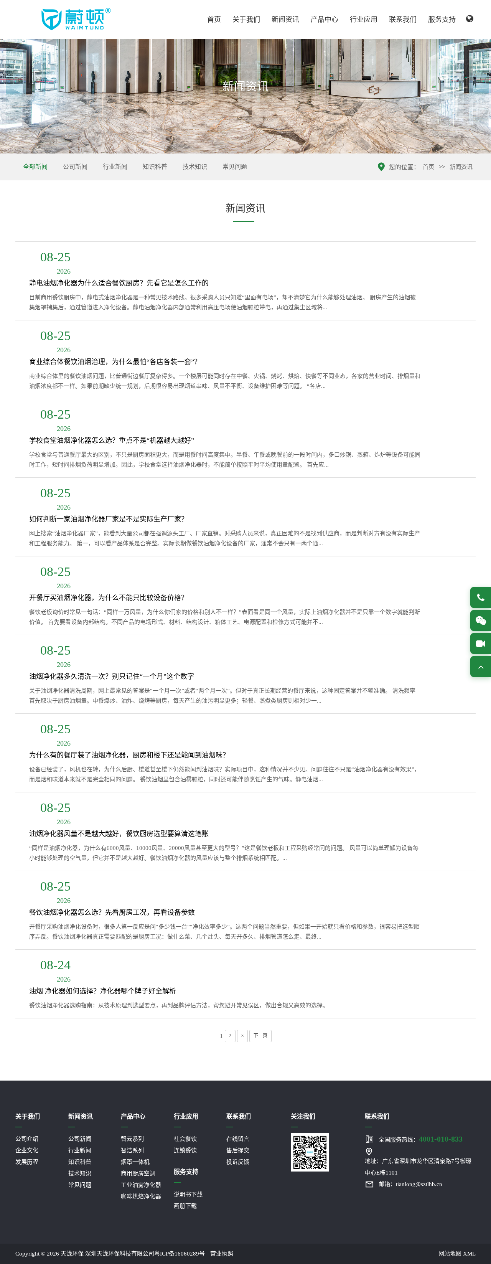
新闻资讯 (285, 19)
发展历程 (26, 1162)
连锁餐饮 (185, 1150)
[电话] (480, 597)
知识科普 (155, 166)
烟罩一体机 (135, 1162)
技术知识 (195, 166)
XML (469, 1254)
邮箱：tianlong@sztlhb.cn (410, 1184)
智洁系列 (132, 1150)
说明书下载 (188, 1194)
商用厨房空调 (138, 1173)
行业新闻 (115, 166)
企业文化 (26, 1150)
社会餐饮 (185, 1139)
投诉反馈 (237, 1162)
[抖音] (480, 643)
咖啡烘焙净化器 (141, 1196)
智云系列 (132, 1139)
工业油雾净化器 (141, 1185)
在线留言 (237, 1139)
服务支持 (442, 19)
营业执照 (221, 1254)
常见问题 (234, 166)
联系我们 (403, 19)
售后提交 (237, 1150)
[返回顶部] (480, 666)
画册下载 (185, 1206)
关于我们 (246, 19)
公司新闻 (75, 166)
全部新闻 (35, 166)
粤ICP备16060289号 (179, 1254)
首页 (214, 19)
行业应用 (363, 19)
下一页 (260, 1035)
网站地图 (449, 1254)
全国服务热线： (421, 1139)
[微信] (480, 620)
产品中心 (324, 19)
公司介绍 (26, 1139)
